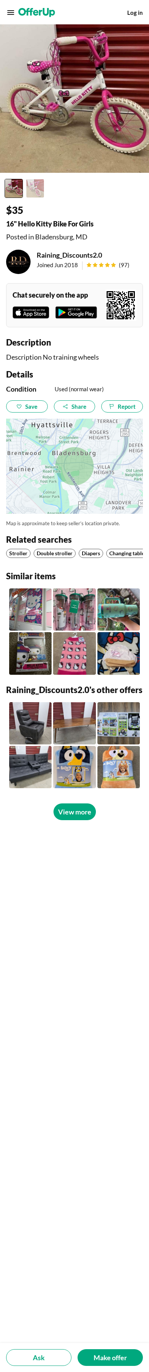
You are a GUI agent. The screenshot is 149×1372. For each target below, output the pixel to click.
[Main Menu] (10, 12)
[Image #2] (35, 188)
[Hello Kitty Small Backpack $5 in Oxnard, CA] (118, 653)
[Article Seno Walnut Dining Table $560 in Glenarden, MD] (74, 723)
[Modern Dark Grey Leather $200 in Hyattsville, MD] (30, 723)
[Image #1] (14, 188)
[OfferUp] (36, 12)
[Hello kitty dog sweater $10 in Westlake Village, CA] (74, 653)
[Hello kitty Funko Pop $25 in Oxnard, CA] (30, 653)
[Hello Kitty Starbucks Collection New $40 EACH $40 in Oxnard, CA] (74, 609)
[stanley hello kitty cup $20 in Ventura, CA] (118, 609)
